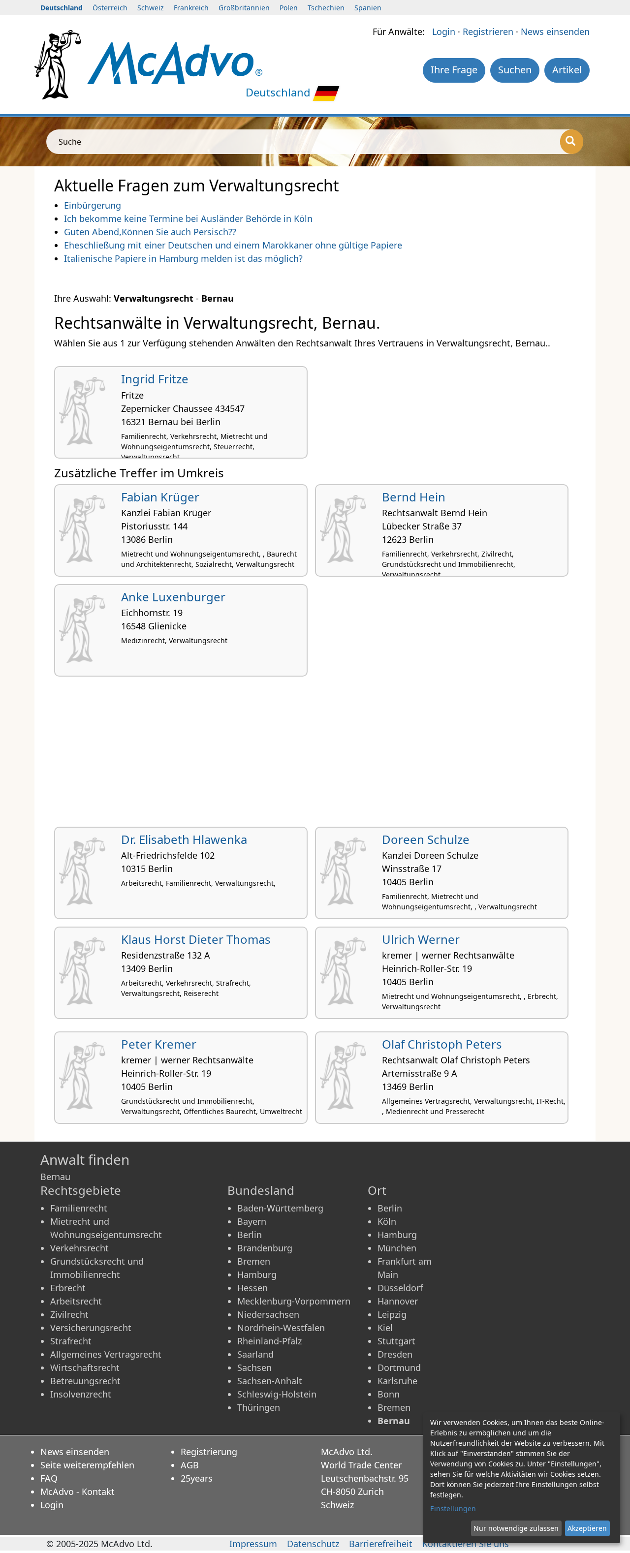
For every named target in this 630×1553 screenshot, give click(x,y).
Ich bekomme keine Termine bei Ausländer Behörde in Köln (188, 218)
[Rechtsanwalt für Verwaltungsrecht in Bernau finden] (174, 62)
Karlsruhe (397, 1381)
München (397, 1248)
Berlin (249, 1235)
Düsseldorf (400, 1288)
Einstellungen (453, 1508)
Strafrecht (71, 1341)
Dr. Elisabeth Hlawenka (184, 839)
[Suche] (571, 141)
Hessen (252, 1288)
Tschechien (326, 7)
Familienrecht (78, 1208)
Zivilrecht (69, 1314)
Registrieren (488, 31)
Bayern (251, 1221)
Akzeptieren (587, 1528)
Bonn (389, 1394)
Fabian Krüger (160, 497)
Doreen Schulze (426, 839)
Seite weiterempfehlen (87, 1465)
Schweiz (150, 7)
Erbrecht (68, 1288)
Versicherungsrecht (90, 1328)
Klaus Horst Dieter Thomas (196, 939)
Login (443, 31)
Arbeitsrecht (76, 1301)
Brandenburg (264, 1248)
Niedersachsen (268, 1314)
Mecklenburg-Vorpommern (293, 1301)
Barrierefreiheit (380, 1544)
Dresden (395, 1354)
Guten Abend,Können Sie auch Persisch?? (150, 232)
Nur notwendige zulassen (516, 1528)
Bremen (253, 1261)
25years (197, 1478)
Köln (387, 1221)
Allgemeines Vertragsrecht (105, 1354)
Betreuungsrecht (85, 1381)
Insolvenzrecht (80, 1394)
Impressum (253, 1544)
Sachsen (254, 1367)
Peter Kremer (158, 1044)
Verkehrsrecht (79, 1248)
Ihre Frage (454, 69)
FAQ (49, 1478)
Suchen (515, 69)
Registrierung (209, 1452)
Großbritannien (244, 7)
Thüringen (258, 1407)
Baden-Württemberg (280, 1208)
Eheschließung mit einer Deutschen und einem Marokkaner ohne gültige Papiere (233, 245)
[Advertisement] (315, 755)
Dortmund (399, 1367)
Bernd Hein (413, 497)
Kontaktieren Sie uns (465, 1544)
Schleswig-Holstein (276, 1394)
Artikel (567, 69)
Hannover (398, 1301)
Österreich (110, 7)
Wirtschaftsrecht (85, 1367)
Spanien (367, 7)
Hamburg (257, 1274)
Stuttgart (396, 1341)
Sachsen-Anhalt (269, 1381)
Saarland (255, 1354)
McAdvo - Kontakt (77, 1491)
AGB (190, 1465)
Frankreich (191, 7)
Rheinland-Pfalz (269, 1341)
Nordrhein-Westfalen (281, 1328)
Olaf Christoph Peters (442, 1044)
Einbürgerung (92, 205)
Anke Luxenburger (173, 597)
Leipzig (392, 1314)
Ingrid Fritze (155, 379)
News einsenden (555, 31)
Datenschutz (313, 1544)
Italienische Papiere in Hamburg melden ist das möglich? (183, 258)
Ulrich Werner (421, 939)
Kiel (385, 1328)
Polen (289, 7)
